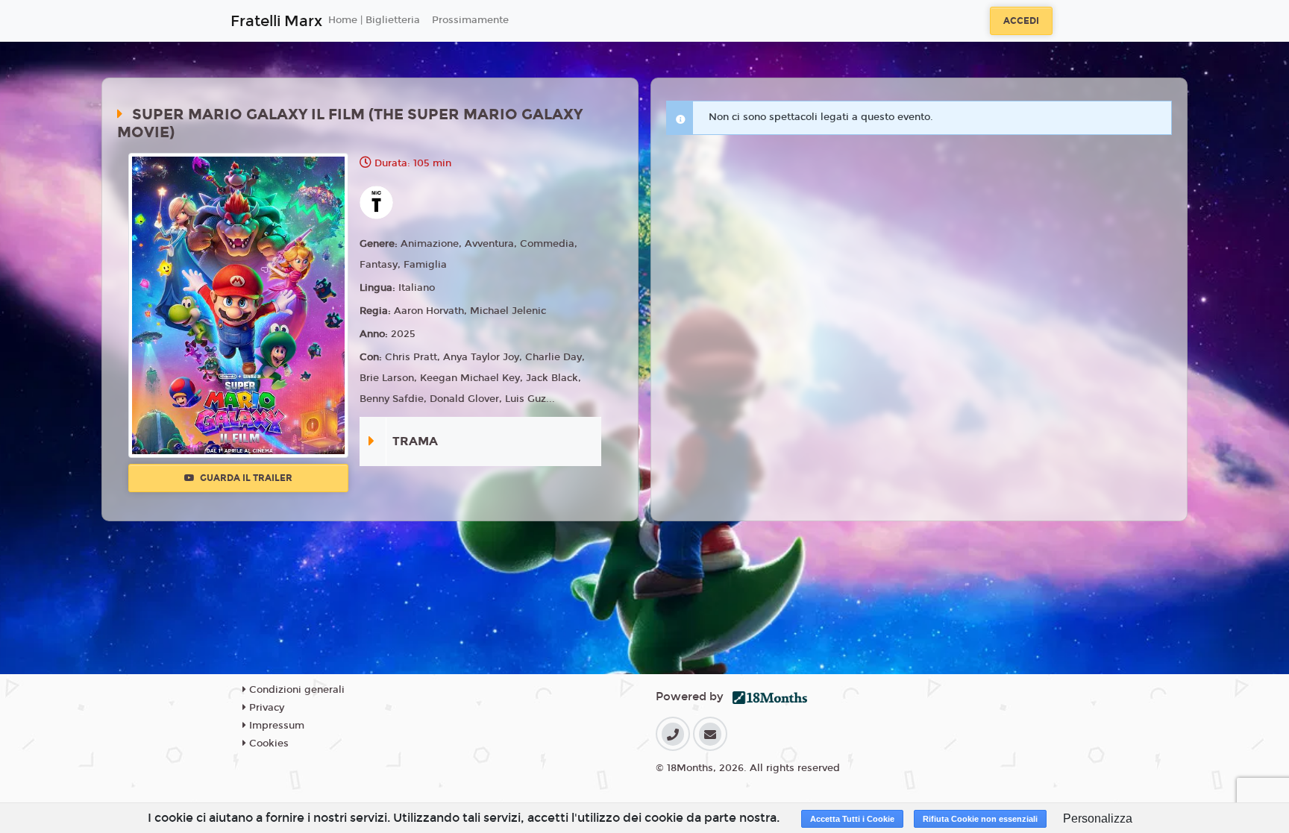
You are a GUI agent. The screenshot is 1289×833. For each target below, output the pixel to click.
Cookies (267, 743)
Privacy (265, 708)
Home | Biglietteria (374, 20)
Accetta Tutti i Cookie (852, 818)
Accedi (1021, 21)
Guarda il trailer (245, 478)
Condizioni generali (295, 690)
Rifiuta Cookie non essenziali (980, 818)
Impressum (275, 726)
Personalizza (1097, 818)
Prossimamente (470, 20)
